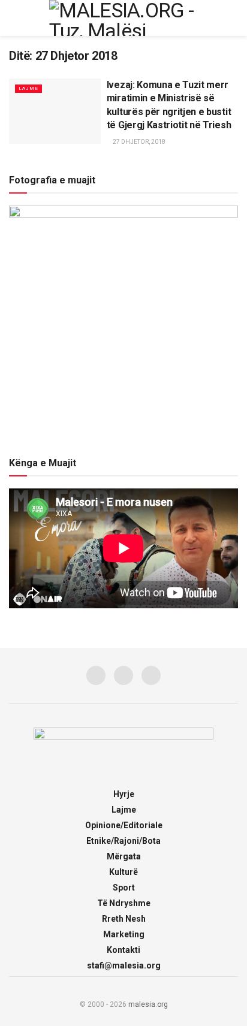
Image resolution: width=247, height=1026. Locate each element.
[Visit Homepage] (123, 18)
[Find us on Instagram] (123, 675)
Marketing (123, 934)
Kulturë (123, 872)
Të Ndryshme (123, 903)
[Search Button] (233, 18)
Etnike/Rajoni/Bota (123, 841)
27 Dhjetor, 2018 (138, 141)
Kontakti (123, 950)
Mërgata (124, 856)
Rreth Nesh (124, 919)
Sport (124, 887)
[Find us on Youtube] (151, 675)
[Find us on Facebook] (96, 675)
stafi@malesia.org (124, 965)
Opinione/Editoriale (123, 825)
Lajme (28, 88)
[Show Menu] (14, 18)
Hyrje (123, 794)
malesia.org (148, 1004)
